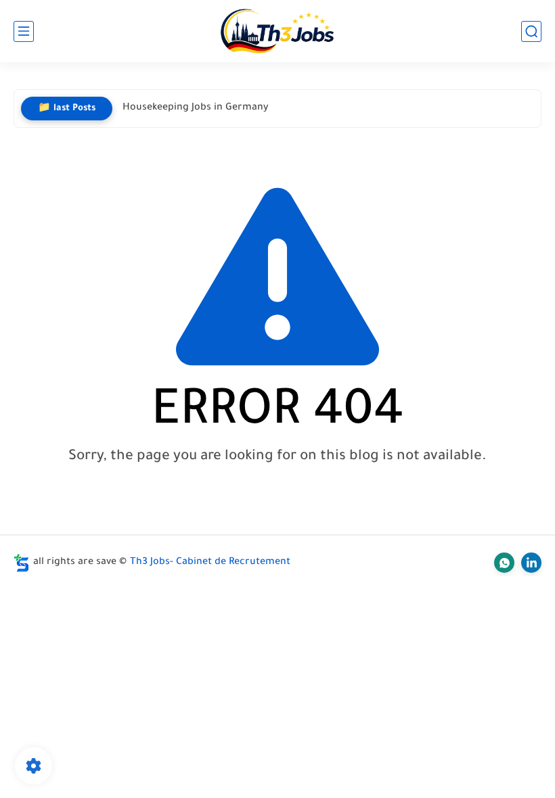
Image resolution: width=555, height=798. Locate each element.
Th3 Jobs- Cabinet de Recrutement (210, 562)
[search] (531, 31)
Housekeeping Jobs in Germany (196, 108)
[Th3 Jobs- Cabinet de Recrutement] (277, 31)
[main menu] (24, 31)
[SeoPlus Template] (22, 563)
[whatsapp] (504, 563)
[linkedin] (531, 563)
